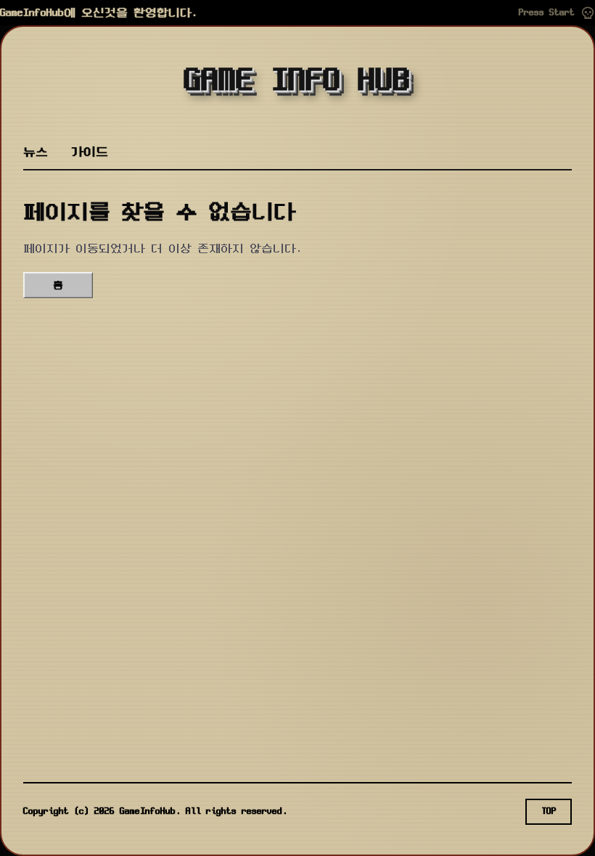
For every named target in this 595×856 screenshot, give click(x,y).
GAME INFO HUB (297, 81)
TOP (549, 811)
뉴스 (35, 152)
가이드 (89, 152)
